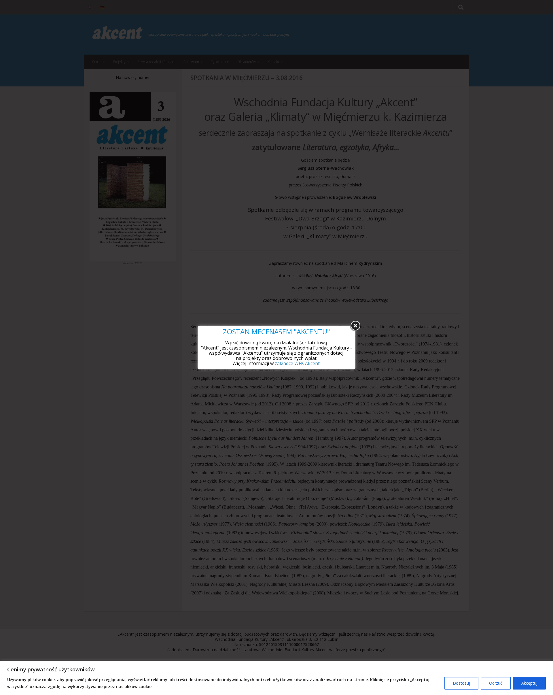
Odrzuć (495, 683)
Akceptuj (529, 683)
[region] (276, 678)
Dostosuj (461, 683)
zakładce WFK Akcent (297, 363)
